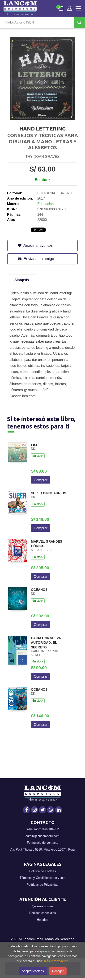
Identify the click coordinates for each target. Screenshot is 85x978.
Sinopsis (21, 280)
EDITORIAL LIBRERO (54, 193)
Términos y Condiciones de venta (42, 878)
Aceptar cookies (33, 971)
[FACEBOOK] (26, 809)
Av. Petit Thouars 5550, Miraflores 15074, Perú (42, 849)
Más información (56, 961)
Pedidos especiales (42, 913)
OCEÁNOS (39, 589)
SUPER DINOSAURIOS (48, 493)
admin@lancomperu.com (43, 836)
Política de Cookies (42, 871)
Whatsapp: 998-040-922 (42, 829)
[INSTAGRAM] (34, 809)
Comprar (40, 480)
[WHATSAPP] (50, 809)
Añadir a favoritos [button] (38, 245)
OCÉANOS (39, 689)
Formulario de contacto (42, 842)
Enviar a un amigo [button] (38, 259)
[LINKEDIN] (58, 809)
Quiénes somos (42, 906)
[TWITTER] (42, 809)
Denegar (58, 971)
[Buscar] (79, 22)
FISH (34, 445)
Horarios (42, 920)
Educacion (45, 204)
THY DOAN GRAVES (43, 156)
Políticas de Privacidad (42, 884)
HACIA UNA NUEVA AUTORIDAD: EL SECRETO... (46, 642)
